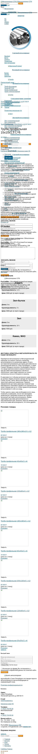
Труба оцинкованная (11, 142)
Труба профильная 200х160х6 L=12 (15, 581)
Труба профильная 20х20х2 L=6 (14, 641)
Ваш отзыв (5, 246)
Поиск (20, 3)
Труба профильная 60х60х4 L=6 (12, 101)
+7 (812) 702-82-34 (7, 709)
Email (3, 265)
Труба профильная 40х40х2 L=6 (14, 461)
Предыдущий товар (7, 82)
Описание (7, 154)
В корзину (4, 146)
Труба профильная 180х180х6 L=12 (15, 521)
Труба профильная (14, 148)
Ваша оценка (5, 243)
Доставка (8, 157)
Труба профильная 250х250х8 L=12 (13, 124)
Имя (3, 262)
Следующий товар (7, 105)
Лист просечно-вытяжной (13, 126)
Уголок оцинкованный (11, 139)
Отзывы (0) (4, 222)
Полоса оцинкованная (12, 137)
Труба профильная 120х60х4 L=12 (15, 611)
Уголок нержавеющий (11, 173)
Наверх (9, 749)
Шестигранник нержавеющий (14, 163)
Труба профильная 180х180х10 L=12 (16, 431)
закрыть (3, 649)
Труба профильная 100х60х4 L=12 (15, 491)
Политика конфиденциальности (11, 685)
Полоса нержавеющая (12, 161)
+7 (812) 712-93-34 (7, 715)
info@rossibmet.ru (7, 700)
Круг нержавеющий (11, 159)
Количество (7, 144)
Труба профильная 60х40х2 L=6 (14, 551)
